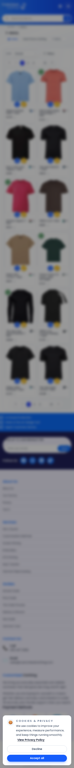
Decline (37, 749)
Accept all (37, 758)
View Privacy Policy (31, 740)
